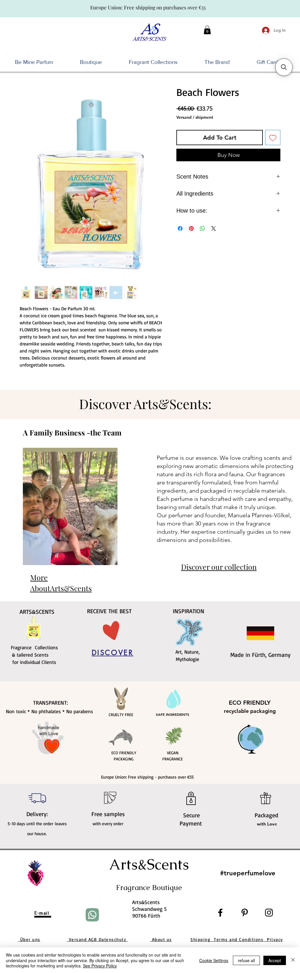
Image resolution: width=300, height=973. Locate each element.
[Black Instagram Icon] (269, 912)
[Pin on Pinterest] (191, 228)
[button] (207, 30)
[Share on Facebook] (180, 228)
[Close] (292, 960)
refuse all (246, 960)
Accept (274, 960)
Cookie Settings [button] (213, 960)
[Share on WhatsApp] (202, 228)
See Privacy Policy (100, 966)
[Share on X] (213, 228)
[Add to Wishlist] (272, 137)
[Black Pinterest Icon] (244, 912)
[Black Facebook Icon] (220, 912)
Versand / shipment (194, 117)
